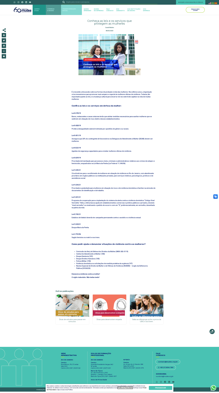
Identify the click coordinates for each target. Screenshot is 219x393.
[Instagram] (18, 2)
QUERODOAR (37, 9)
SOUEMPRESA (146, 9)
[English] (209, 3)
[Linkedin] (26, 2)
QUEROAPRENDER (87, 9)
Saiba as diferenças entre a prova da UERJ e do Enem (146, 320)
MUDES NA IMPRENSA (98, 9)
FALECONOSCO (109, 9)
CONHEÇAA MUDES (50, 9)
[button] (4, 35)
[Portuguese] (212, 3)
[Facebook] (22, 2)
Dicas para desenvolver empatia (109, 319)
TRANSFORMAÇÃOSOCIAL (69, 9)
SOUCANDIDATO (120, 9)
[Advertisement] (109, 82)
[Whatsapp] (14, 2)
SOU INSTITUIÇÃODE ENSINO (133, 9)
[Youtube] (30, 2)
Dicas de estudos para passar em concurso (72, 320)
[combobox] (109, 2)
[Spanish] (215, 3)
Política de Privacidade (125, 388)
